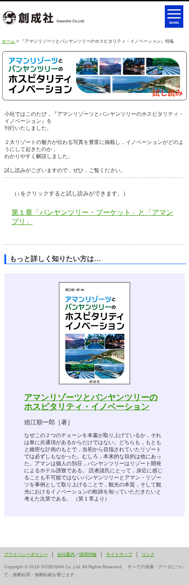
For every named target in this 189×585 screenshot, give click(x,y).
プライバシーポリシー (26, 554)
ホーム (8, 41)
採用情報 (88, 554)
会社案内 (66, 554)
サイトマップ (119, 554)
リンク (148, 554)
